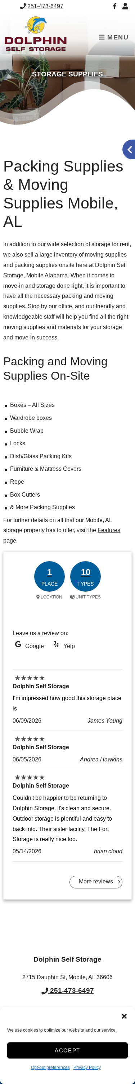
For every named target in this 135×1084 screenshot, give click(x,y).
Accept (67, 1050)
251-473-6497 (45, 6)
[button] (124, 1016)
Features (109, 530)
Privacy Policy (87, 1067)
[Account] (126, 6)
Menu (117, 37)
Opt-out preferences (50, 1067)
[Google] (18, 646)
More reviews (96, 881)
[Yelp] (56, 646)
